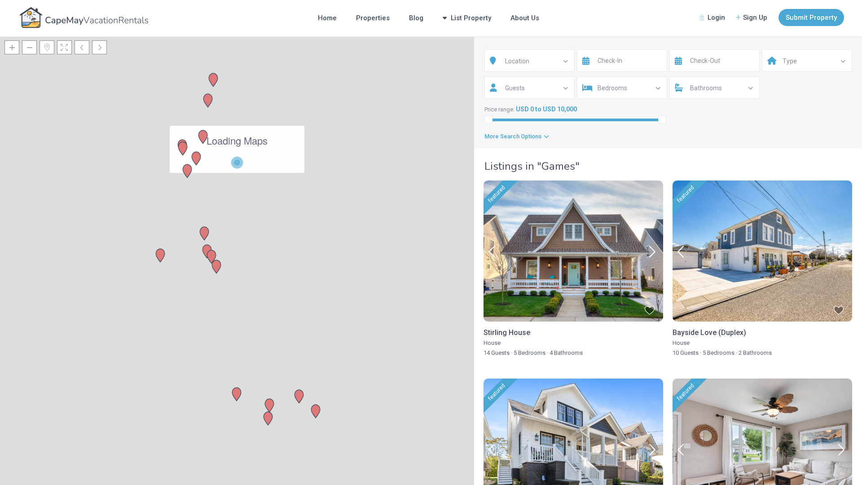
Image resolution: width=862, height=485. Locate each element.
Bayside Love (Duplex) (709, 332)
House (492, 343)
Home (327, 18)
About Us (524, 18)
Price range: (499, 109)
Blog (416, 18)
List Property (471, 18)
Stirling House (507, 332)
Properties (373, 18)
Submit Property (811, 17)
